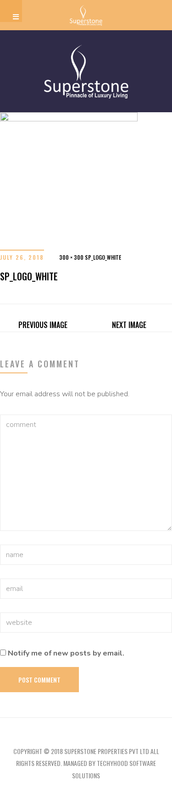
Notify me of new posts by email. (66, 653)
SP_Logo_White (103, 257)
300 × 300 (71, 257)
